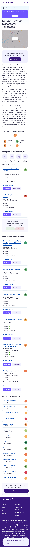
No (21, 229)
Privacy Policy (19, 512)
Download (15, 16)
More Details (16, 188)
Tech (3, 510)
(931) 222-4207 (9, 284)
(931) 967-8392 (9, 259)
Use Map (15, 38)
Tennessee (9, 8)
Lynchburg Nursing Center (11, 294)
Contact (4, 504)
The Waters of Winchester (11, 371)
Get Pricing (13, 59)
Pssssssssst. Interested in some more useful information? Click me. (15, 542)
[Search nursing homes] (24, 2)
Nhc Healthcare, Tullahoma (11, 269)
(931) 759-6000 (9, 309)
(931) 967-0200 (9, 361)
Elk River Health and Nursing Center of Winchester (13, 345)
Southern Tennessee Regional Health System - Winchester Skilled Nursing (13, 243)
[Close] (26, 541)
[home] (7, 2)
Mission (4, 507)
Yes (11, 229)
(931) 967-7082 (9, 386)
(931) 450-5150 (9, 211)
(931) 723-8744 (9, 185)
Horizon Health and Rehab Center (11, 196)
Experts (4, 514)
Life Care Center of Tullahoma (12, 320)
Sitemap (17, 515)
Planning (17, 504)
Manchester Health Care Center (11, 170)
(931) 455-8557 (9, 334)
